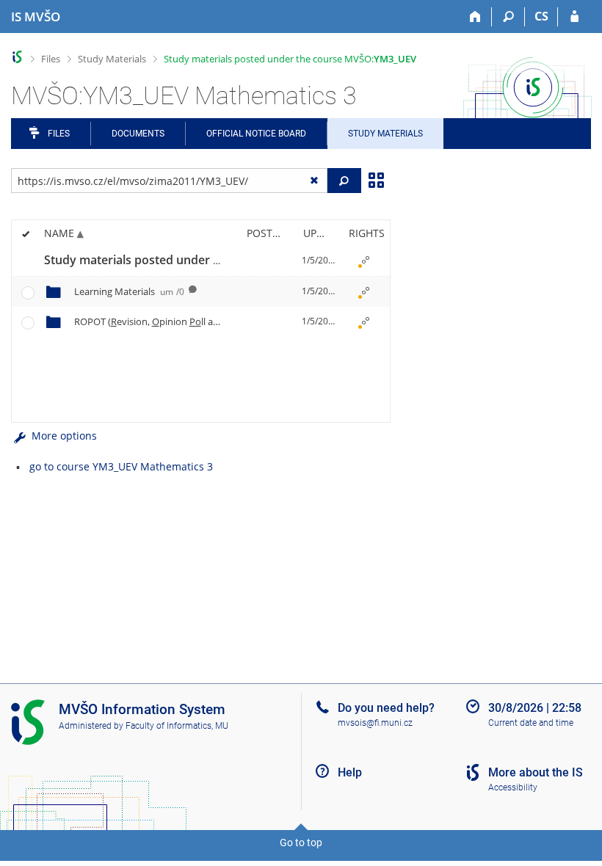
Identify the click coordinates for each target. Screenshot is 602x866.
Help (350, 772)
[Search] (508, 16)
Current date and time (530, 723)
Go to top (301, 842)
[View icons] (376, 179)
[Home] (475, 16)
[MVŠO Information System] (17, 57)
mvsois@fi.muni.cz (375, 723)
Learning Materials (129, 291)
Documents (138, 133)
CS (541, 16)
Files (50, 58)
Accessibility (512, 787)
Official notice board (256, 133)
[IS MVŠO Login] (574, 16)
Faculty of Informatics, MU (177, 726)
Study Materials (112, 58)
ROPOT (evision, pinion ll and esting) (183, 321)
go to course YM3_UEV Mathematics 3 (121, 466)
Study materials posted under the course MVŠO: (290, 58)
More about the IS (535, 772)
